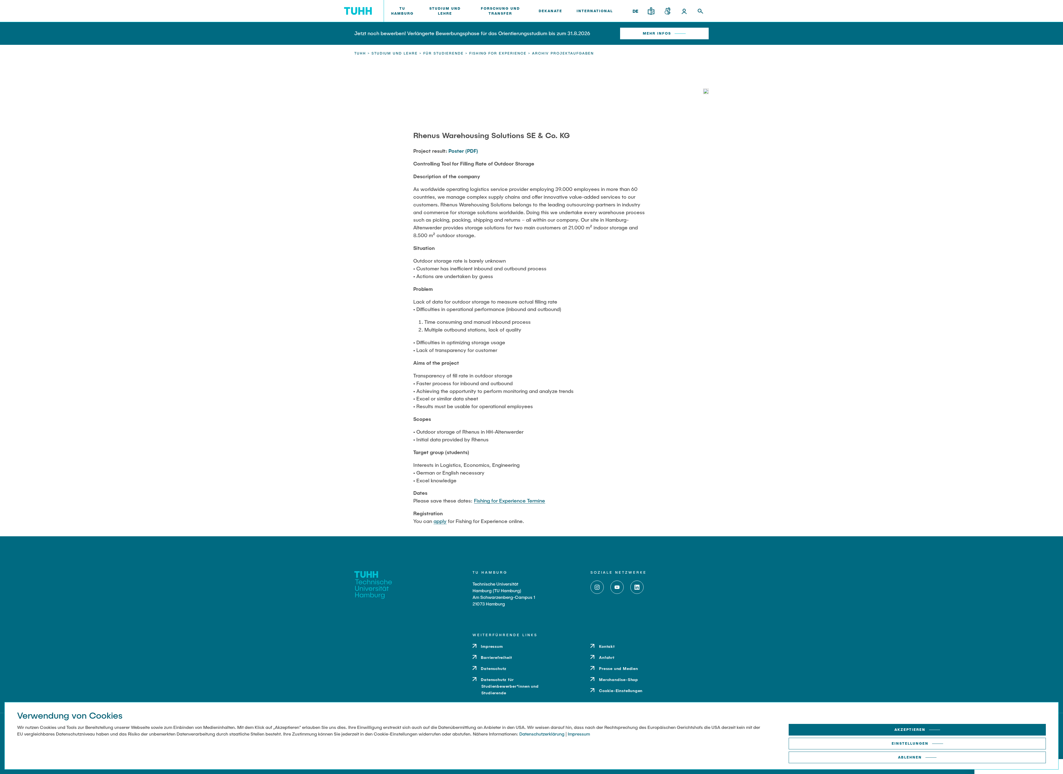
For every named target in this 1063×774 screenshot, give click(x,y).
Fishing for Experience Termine (509, 501)
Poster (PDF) (463, 151)
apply (440, 521)
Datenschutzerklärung (541, 733)
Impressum (579, 733)
